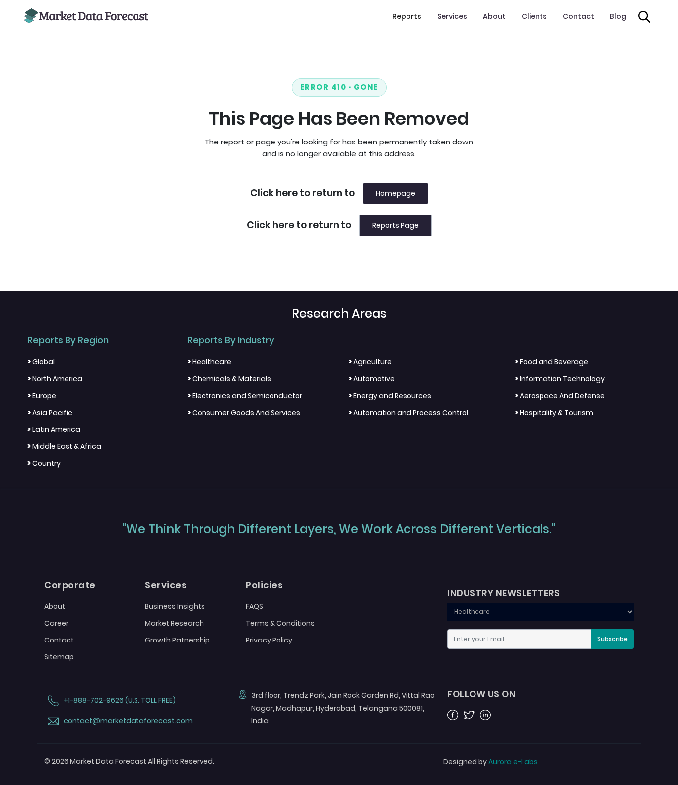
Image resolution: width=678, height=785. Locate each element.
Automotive (371, 379)
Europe (41, 396)
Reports (406, 16)
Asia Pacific (49, 413)
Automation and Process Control (408, 413)
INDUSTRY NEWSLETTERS (503, 593)
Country (44, 463)
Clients (534, 16)
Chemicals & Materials (229, 379)
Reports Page (395, 225)
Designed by (490, 762)
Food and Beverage (551, 362)
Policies (264, 585)
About (494, 16)
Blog (618, 16)
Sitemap (59, 657)
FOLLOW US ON (481, 694)
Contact (578, 16)
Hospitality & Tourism (554, 413)
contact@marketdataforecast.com (127, 721)
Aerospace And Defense (560, 396)
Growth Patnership (177, 640)
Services (452, 16)
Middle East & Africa (64, 446)
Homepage (395, 193)
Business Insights (175, 606)
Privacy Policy (269, 640)
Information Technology (560, 379)
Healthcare (209, 362)
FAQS (254, 606)
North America (54, 379)
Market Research (174, 623)
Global (41, 362)
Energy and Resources (389, 396)
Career (56, 623)
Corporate (70, 585)
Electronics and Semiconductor (244, 396)
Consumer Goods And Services (243, 413)
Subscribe (612, 639)
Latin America (53, 429)
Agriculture (370, 362)
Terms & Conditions (280, 623)
